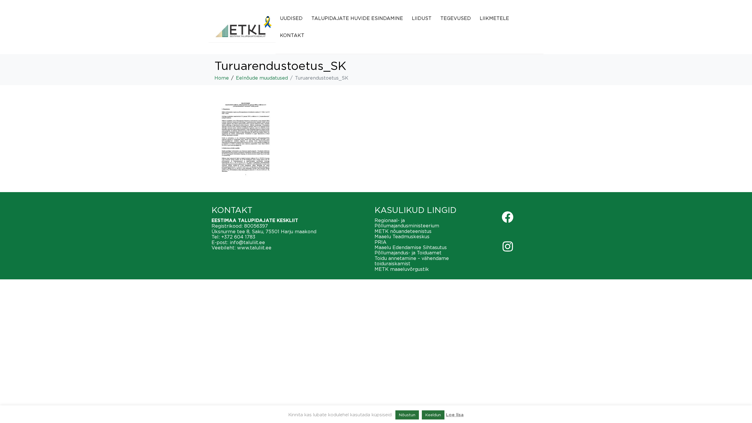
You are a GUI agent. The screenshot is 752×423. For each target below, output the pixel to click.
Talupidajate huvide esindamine (357, 18)
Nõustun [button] (407, 415)
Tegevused (455, 18)
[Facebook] (507, 217)
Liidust (422, 18)
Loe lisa (455, 415)
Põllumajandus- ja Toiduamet (408, 252)
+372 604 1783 (238, 236)
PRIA (381, 242)
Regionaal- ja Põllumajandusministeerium (407, 223)
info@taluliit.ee (247, 242)
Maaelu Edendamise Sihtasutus (411, 247)
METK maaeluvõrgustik (402, 269)
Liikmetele (494, 18)
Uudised (291, 18)
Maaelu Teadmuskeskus (402, 236)
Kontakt (292, 35)
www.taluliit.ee (254, 247)
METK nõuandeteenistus (403, 231)
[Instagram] (507, 246)
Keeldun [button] (433, 415)
